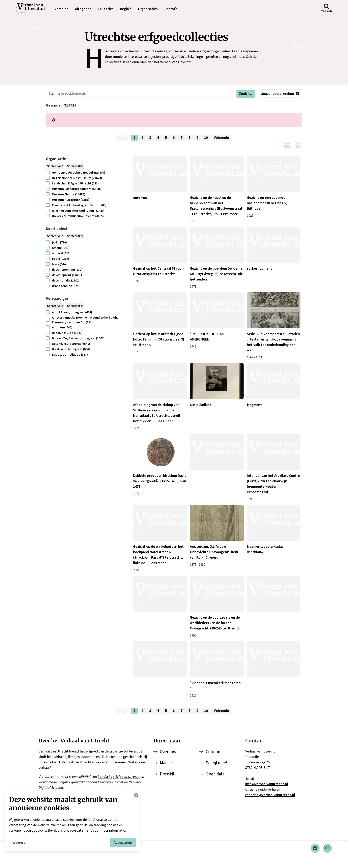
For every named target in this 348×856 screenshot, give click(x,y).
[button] (326, 9)
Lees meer (229, 213)
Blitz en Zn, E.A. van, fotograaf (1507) (78, 338)
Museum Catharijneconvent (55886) (77, 189)
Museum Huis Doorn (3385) (70, 200)
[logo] (32, 9)
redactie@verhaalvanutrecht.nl (270, 794)
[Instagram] (327, 848)
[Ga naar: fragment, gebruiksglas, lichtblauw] (273, 523)
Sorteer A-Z (55, 166)
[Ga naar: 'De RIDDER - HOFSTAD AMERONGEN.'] (216, 310)
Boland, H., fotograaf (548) (71, 344)
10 (206, 137)
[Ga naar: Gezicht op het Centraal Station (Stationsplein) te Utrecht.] (160, 245)
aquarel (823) (61, 253)
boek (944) (59, 264)
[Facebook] (315, 848)
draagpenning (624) (66, 286)
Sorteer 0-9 (75, 166)
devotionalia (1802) (66, 280)
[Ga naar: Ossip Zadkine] (216, 381)
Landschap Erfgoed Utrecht (119, 776)
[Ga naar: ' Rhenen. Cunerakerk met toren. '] (216, 659)
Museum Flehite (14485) (68, 194)
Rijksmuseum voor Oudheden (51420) (78, 210)
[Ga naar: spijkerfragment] (273, 245)
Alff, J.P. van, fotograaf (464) (72, 312)
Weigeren (19, 842)
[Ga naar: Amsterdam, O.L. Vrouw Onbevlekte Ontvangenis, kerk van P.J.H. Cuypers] (216, 523)
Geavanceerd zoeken (277, 93)
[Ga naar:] (216, 452)
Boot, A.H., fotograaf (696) (71, 349)
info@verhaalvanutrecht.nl (266, 784)
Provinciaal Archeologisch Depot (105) (79, 205)
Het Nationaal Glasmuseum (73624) (77, 178)
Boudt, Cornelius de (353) (70, 354)
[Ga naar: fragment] (273, 381)
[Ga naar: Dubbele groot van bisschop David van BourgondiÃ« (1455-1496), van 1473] (160, 452)
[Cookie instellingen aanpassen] (136, 795)
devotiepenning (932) (67, 269)
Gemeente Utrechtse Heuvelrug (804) (78, 172)
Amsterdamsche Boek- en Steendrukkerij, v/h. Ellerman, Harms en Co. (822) (85, 320)
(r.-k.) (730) (59, 242)
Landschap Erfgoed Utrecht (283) (75, 183)
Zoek (243, 93)
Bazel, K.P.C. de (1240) (67, 333)
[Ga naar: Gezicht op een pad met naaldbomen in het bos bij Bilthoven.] (273, 174)
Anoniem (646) (62, 327)
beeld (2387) (60, 259)
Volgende (221, 137)
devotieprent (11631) (67, 275)
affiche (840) (60, 248)
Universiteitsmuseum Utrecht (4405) (78, 216)
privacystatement (78, 830)
